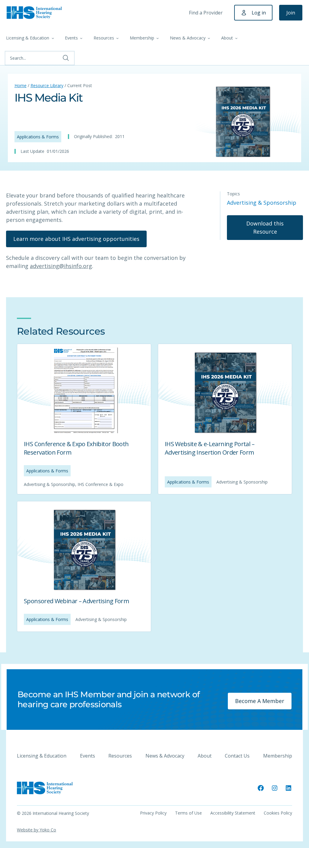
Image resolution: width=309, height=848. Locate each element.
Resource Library (46, 85)
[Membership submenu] (157, 38)
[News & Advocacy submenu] (209, 38)
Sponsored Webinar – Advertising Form (76, 601)
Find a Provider (206, 12)
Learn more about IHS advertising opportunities (76, 238)
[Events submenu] (81, 38)
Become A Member (259, 701)
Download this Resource (265, 227)
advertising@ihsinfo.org (61, 266)
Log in (259, 12)
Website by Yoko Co (36, 830)
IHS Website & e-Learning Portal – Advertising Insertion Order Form (209, 448)
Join (290, 12)
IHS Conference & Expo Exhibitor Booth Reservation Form (76, 448)
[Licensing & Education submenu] (53, 38)
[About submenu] (236, 38)
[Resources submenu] (117, 38)
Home (20, 85)
